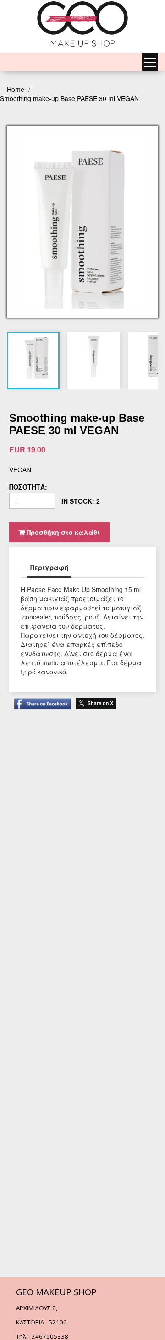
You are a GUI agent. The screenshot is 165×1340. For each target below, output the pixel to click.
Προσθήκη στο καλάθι (62, 532)
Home (16, 89)
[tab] (36, 356)
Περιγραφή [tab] (49, 567)
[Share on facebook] (40, 699)
